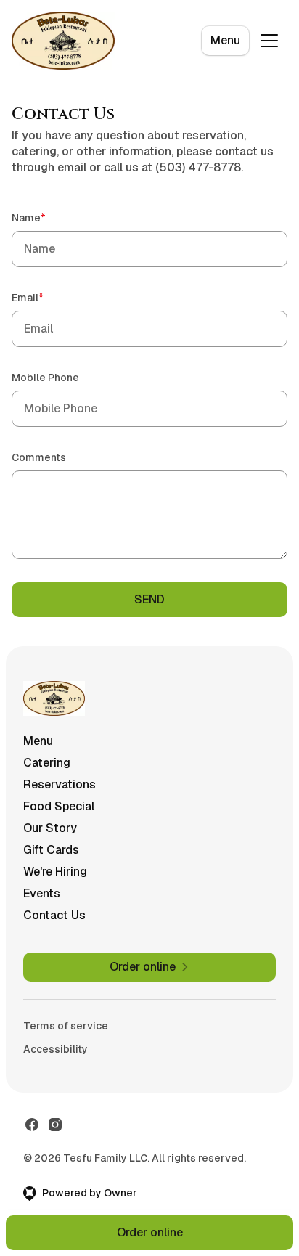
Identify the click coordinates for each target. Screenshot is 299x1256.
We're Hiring (55, 871)
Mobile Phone (45, 377)
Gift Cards (51, 849)
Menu (225, 40)
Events (41, 893)
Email (48, 297)
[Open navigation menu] (269, 40)
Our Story (50, 828)
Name (49, 217)
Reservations (59, 784)
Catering (46, 762)
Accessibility (55, 1049)
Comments (39, 457)
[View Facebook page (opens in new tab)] (32, 1124)
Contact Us (54, 915)
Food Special (58, 806)
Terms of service (65, 1025)
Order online (150, 1232)
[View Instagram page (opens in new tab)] (55, 1124)
